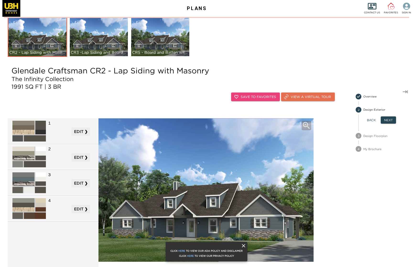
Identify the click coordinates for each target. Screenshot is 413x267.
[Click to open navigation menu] (10, 8)
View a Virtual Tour (311, 96)
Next (388, 120)
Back (371, 120)
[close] (243, 246)
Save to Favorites (258, 96)
